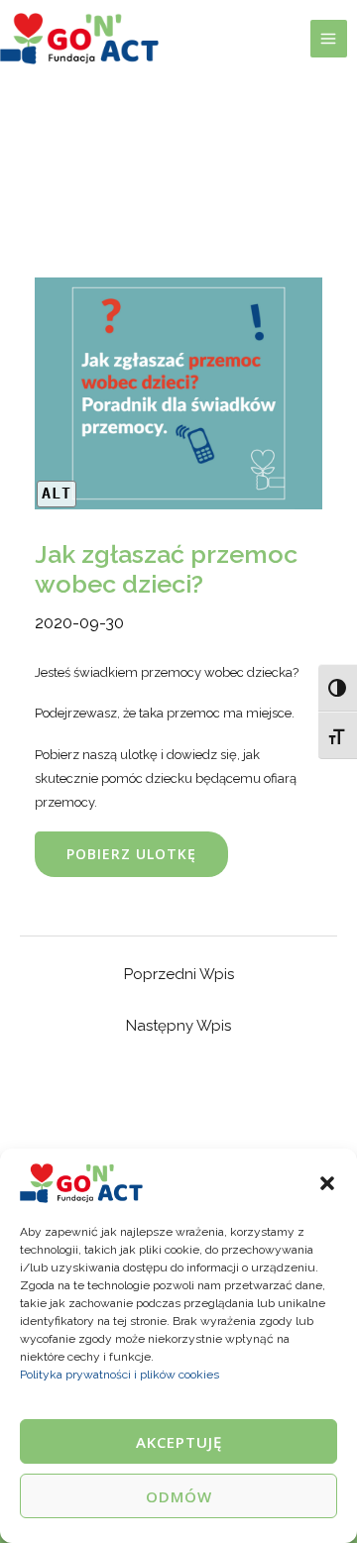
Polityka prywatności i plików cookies (119, 1374)
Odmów (179, 1496)
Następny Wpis (178, 1026)
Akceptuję (179, 1442)
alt (56, 493)
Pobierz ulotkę (131, 853)
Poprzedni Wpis (179, 974)
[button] (327, 1183)
